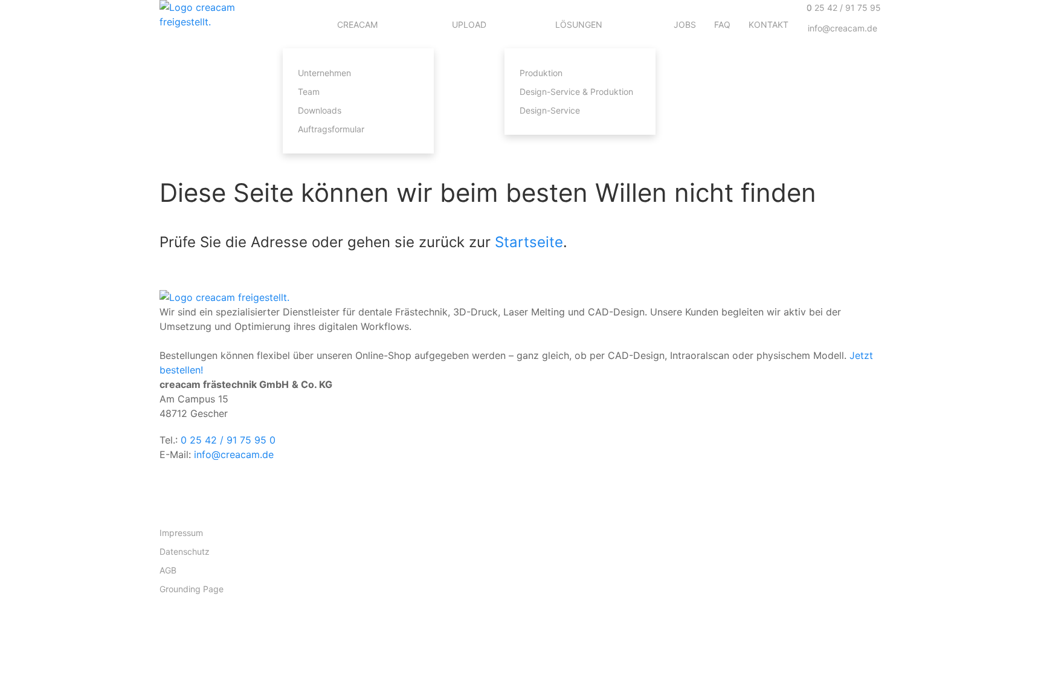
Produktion (541, 73)
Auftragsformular (331, 129)
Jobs (685, 24)
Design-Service (550, 110)
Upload (469, 24)
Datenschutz (185, 551)
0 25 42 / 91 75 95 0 (228, 440)
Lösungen (578, 24)
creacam (357, 24)
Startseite (529, 242)
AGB (168, 570)
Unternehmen (324, 73)
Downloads (319, 110)
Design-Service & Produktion (576, 91)
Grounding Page (192, 589)
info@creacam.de (234, 454)
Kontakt (768, 24)
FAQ (722, 24)
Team (309, 91)
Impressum (181, 533)
